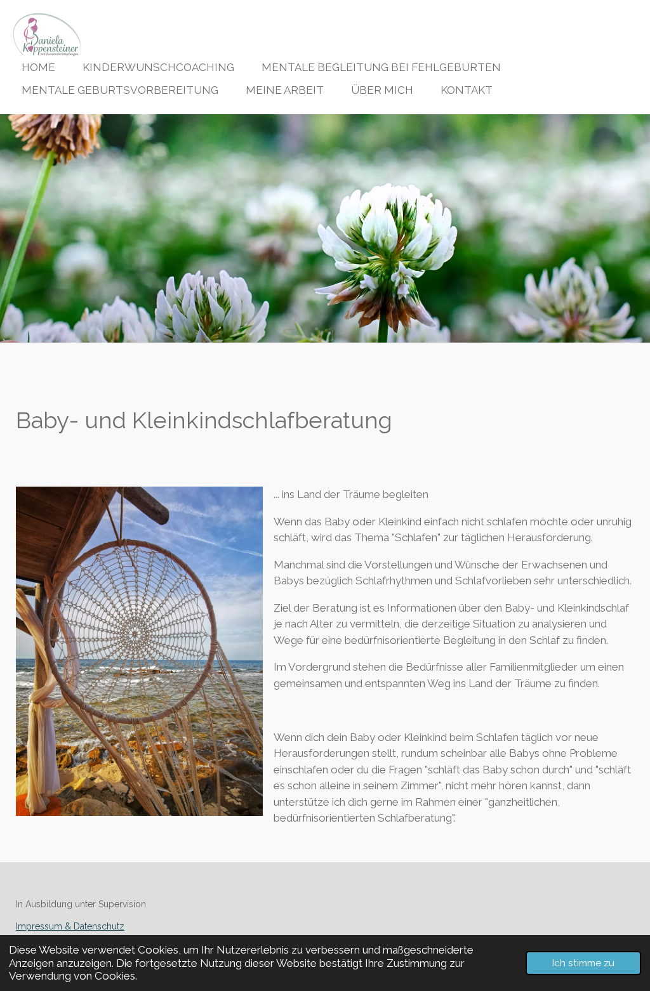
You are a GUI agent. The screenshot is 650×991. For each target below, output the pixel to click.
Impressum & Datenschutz (70, 926)
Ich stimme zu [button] (583, 963)
